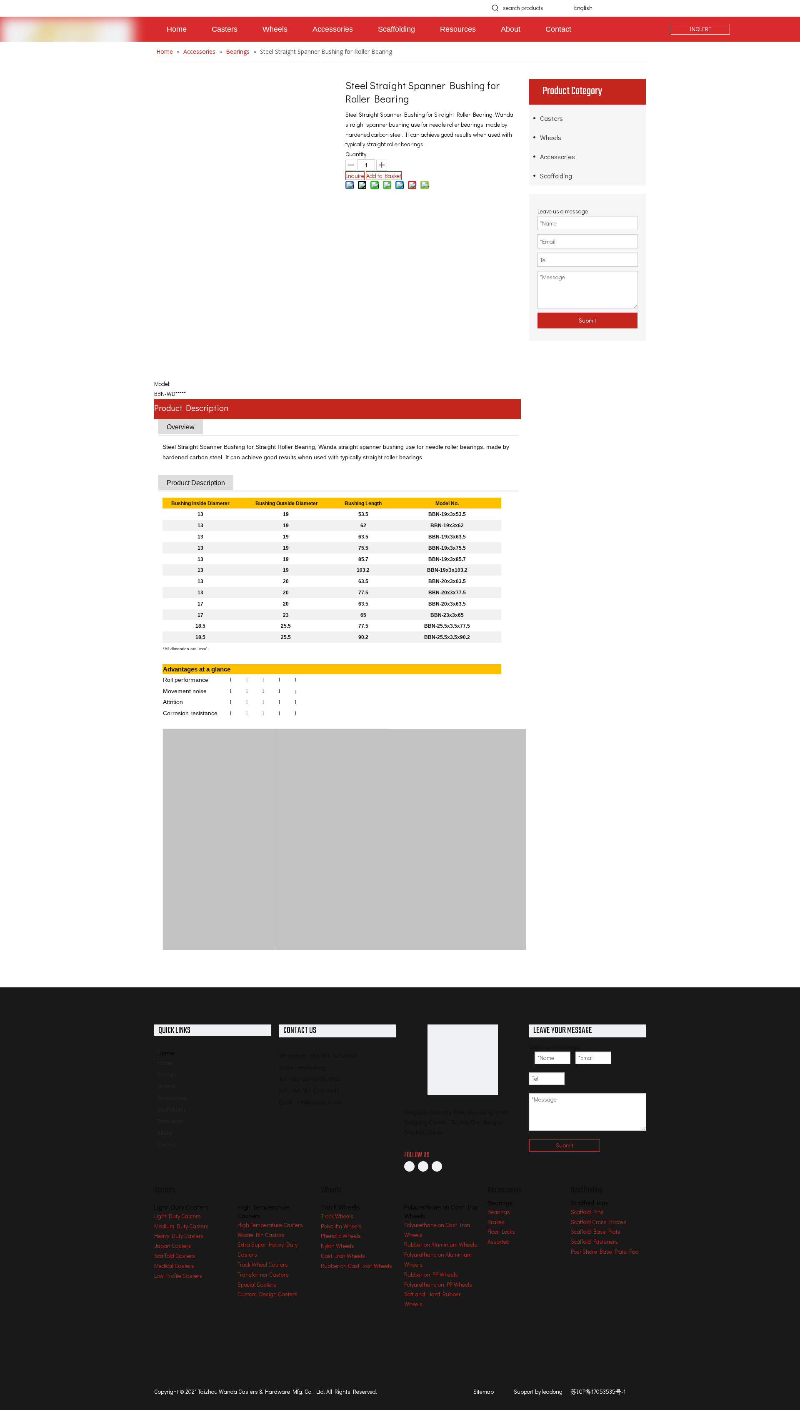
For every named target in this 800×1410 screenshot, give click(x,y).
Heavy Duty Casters (179, 1236)
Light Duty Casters (177, 1216)
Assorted (499, 1241)
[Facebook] (409, 1166)
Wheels (550, 137)
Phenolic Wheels (341, 1236)
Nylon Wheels (337, 1246)
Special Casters (257, 1284)
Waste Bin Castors (261, 1235)
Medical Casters (174, 1266)
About (165, 1133)
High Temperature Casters (270, 1225)
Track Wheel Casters (263, 1264)
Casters (551, 118)
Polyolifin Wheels (341, 1226)
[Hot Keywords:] (495, 7)
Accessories (557, 156)
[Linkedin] (423, 1166)
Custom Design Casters (268, 1294)
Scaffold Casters (174, 1256)
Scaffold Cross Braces (598, 1222)
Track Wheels (337, 1216)
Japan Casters (172, 1246)
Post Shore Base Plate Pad (605, 1251)
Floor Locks (501, 1231)
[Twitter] (437, 1166)
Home (165, 1063)
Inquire (355, 176)
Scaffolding (556, 175)
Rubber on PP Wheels (431, 1274)
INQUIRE (700, 29)
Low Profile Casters (178, 1276)
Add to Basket (383, 176)
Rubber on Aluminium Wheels (440, 1244)
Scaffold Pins (587, 1212)
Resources (170, 1121)
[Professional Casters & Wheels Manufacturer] (463, 1059)
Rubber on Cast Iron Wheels (356, 1266)
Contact (167, 1144)
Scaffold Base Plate (595, 1231)
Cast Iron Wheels (343, 1256)
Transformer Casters (263, 1274)
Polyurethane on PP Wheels (438, 1284)
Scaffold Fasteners (594, 1241)
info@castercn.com (319, 1102)
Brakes (496, 1222)
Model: (162, 384)
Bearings (499, 1212)
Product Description (191, 407)
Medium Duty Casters (181, 1226)
